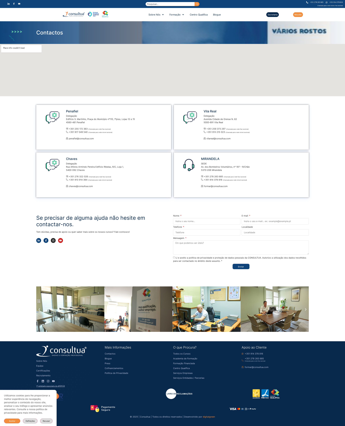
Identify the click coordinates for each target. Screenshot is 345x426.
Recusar (46, 421)
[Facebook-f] (46, 240)
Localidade (247, 227)
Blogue (217, 14)
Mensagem (179, 238)
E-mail (245, 216)
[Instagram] (53, 240)
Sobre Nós (154, 14)
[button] (39, 309)
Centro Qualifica (199, 14)
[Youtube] (60, 240)
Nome (176, 216)
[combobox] (170, 4)
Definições (30, 421)
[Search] (197, 4)
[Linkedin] (43, 381)
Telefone (178, 227)
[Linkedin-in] (38, 240)
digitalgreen (209, 416)
